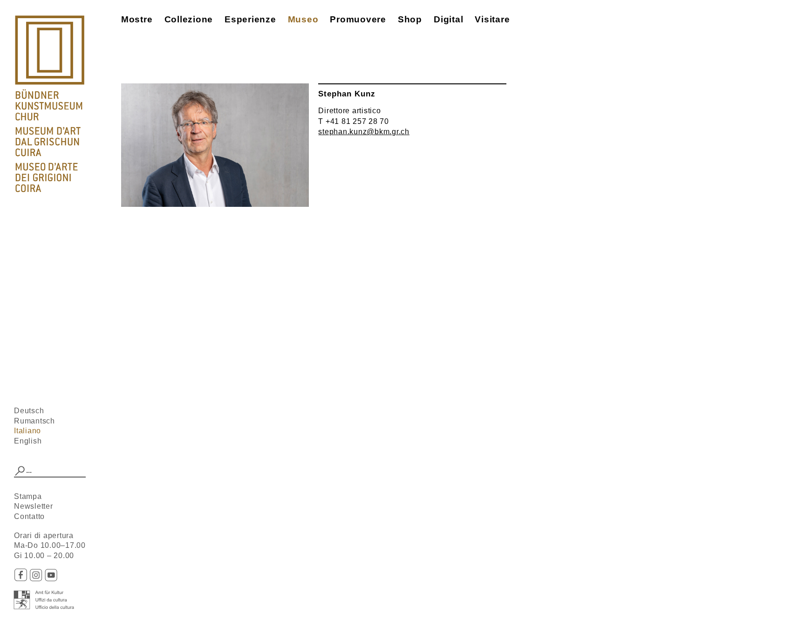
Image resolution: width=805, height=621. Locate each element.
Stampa (28, 496)
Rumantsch (34, 421)
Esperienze (250, 19)
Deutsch (29, 411)
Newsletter (33, 506)
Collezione (188, 19)
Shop (410, 19)
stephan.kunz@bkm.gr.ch (363, 132)
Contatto (29, 516)
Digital (448, 19)
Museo (303, 19)
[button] (20, 471)
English (27, 441)
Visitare (492, 19)
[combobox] (50, 471)
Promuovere (358, 19)
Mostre (137, 19)
